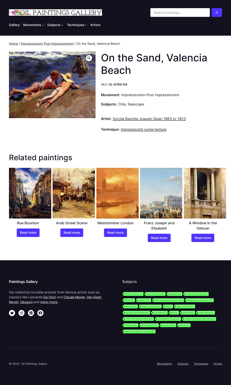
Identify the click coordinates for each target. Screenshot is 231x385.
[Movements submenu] (43, 25)
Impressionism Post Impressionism (47, 44)
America (184, 325)
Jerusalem (130, 306)
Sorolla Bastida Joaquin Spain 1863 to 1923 (149, 119)
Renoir (13, 302)
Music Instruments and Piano (168, 300)
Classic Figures (206, 313)
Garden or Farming (151, 306)
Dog (174, 313)
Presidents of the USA (196, 294)
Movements (164, 363)
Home (13, 44)
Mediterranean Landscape (200, 300)
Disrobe (188, 313)
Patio (129, 300)
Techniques (201, 363)
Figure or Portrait (185, 306)
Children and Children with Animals (199, 319)
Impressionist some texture (143, 129)
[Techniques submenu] (86, 25)
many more (48, 302)
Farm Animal (160, 313)
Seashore (174, 294)
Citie (122, 104)
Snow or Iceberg (155, 294)
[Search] (217, 12)
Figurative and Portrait (136, 313)
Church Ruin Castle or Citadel (138, 319)
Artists (218, 363)
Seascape (136, 104)
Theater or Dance (133, 294)
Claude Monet (74, 297)
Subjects (182, 363)
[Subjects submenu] (62, 25)
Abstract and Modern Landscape (139, 331)
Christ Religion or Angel (168, 319)
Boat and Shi (149, 325)
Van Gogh (94, 297)
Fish (168, 306)
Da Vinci (49, 297)
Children (130, 325)
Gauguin (26, 302)
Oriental (144, 300)
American (168, 325)
